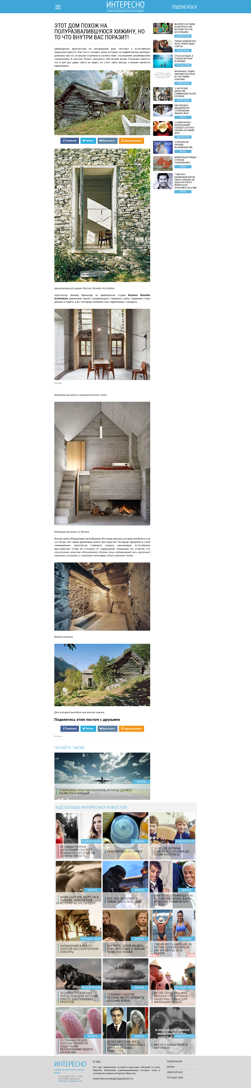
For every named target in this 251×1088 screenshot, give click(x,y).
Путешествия (175, 1077)
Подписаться (184, 7)
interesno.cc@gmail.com (70, 1080)
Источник (58, 736)
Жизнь (171, 1067)
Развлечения (174, 1061)
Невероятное (175, 1072)
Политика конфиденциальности (113, 1079)
